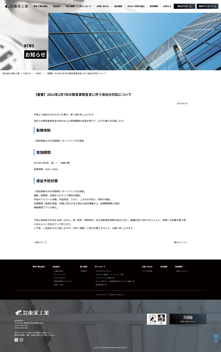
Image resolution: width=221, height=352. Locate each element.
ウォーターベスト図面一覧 (105, 278)
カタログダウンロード (103, 271)
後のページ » (180, 242)
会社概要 (163, 266)
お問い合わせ (147, 266)
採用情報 (178, 266)
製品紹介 (56, 266)
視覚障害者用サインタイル (63, 281)
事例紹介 (84, 271)
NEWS (39, 73)
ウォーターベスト (60, 274)
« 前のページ (40, 242)
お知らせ (27, 73)
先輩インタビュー (182, 271)
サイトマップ (101, 295)
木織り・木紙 (58, 285)
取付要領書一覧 (101, 285)
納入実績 (83, 266)
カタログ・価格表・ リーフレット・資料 (110, 274)
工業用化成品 (58, 271)
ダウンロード (100, 266)
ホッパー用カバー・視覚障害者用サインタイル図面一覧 (115, 281)
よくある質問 (147, 271)
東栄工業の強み (39, 266)
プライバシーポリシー (116, 295)
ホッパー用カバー (60, 278)
